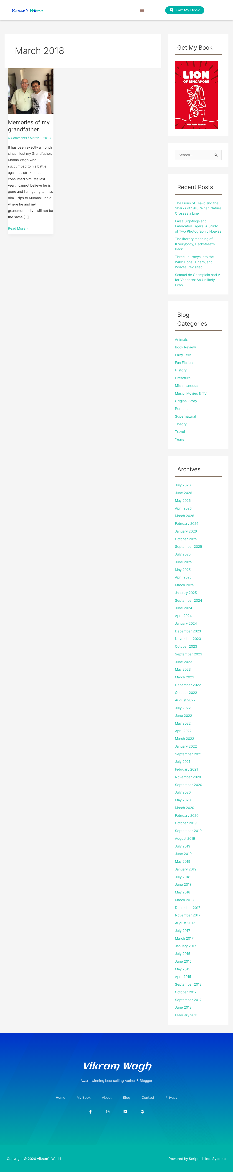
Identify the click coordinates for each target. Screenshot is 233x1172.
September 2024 (188, 600)
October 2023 (186, 646)
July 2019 (182, 846)
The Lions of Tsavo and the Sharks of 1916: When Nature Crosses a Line (198, 208)
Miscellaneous (186, 385)
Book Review (185, 347)
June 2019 (183, 854)
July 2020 (183, 792)
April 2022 (183, 731)
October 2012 (186, 992)
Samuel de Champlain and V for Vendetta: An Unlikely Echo (197, 280)
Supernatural (185, 416)
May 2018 (182, 892)
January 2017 (185, 946)
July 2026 (183, 485)
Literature (183, 378)
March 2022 (184, 738)
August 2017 (185, 923)
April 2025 (183, 577)
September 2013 (188, 984)
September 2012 (188, 1000)
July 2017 (182, 930)
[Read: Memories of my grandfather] (30, 91)
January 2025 (186, 593)
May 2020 (183, 800)
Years (179, 439)
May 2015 (182, 969)
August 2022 (185, 700)
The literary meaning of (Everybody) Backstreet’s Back (195, 244)
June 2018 (183, 884)
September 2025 (188, 546)
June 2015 (183, 961)
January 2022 (186, 746)
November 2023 (188, 639)
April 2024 (183, 616)
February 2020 (186, 815)
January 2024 (186, 623)
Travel (180, 431)
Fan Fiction (184, 362)
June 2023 (183, 662)
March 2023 (184, 677)
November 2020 (188, 777)
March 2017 (184, 938)
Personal (182, 408)
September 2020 (188, 785)
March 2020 (184, 808)
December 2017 (187, 908)
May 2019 (182, 861)
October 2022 (186, 692)
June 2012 (183, 1007)
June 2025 (183, 562)
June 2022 (183, 715)
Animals (181, 339)
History (181, 370)
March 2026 (184, 516)
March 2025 (184, 585)
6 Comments (17, 138)
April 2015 (183, 976)
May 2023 (183, 669)
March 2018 (184, 900)
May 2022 (183, 723)
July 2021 (182, 761)
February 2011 (186, 1015)
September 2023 (188, 654)
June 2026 (183, 493)
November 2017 (187, 915)
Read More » (18, 228)
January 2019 (185, 869)
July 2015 (182, 953)
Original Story (186, 401)
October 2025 (186, 539)
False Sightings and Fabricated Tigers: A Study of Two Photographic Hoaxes (198, 226)
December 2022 (188, 685)
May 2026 (183, 500)
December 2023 (188, 631)
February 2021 (186, 769)
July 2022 (183, 708)
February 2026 (186, 523)
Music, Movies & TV (191, 393)
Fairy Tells (183, 355)
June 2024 (183, 608)
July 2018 (182, 877)
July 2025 (183, 554)
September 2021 (188, 754)
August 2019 (185, 838)
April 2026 (183, 508)
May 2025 (183, 570)
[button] (142, 10)
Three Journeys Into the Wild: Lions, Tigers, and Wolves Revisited (194, 262)
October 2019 (186, 823)
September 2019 (188, 831)
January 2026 (186, 531)
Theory (181, 424)
